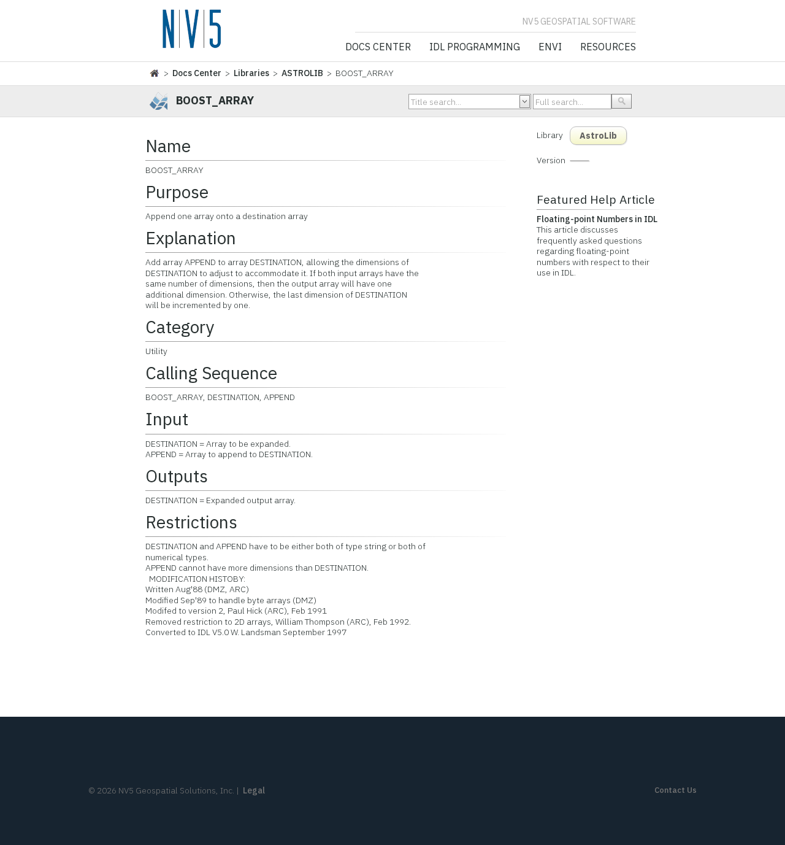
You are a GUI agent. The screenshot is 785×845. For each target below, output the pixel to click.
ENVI (550, 47)
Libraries (251, 73)
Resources (608, 47)
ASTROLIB (302, 73)
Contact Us (675, 790)
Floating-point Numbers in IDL (597, 219)
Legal (254, 790)
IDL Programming (474, 47)
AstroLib (598, 135)
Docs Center (378, 47)
